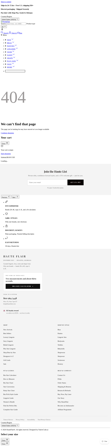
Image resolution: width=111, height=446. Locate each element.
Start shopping (6, 154)
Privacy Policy (20, 419)
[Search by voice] (2, 30)
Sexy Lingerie (8, 341)
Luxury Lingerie (8, 337)
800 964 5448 (10, 298)
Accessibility (31, 419)
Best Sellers (7, 333)
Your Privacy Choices (44, 419)
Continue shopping (7, 133)
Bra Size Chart (8, 383)
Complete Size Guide (10, 409)
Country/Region (6, 16)
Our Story (61, 398)
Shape (10, 58)
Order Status (62, 383)
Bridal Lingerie (8, 345)
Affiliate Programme (64, 409)
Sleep (9, 55)
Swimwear (61, 360)
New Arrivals (7, 330)
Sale (9, 64)
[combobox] (16, 24)
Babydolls (61, 349)
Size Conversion (8, 387)
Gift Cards (6, 360)
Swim (9, 52)
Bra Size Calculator (21, 286)
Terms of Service (8, 419)
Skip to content (6, 2)
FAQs (59, 379)
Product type (30, 24)
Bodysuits (61, 341)
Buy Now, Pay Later (64, 394)
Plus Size (11, 61)
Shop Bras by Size (9, 352)
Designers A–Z (8, 356)
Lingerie (11, 49)
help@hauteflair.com (9, 304)
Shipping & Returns (64, 387)
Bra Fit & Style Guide (10, 394)
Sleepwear (61, 356)
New (9, 40)
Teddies (60, 345)
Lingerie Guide (8, 398)
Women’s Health (9, 402)
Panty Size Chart (9, 390)
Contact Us (61, 375)
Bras (9, 43)
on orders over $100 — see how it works (18, 313)
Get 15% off (75, 182)
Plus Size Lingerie (9, 349)
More (9, 67)
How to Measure (9, 379)
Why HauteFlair (63, 402)
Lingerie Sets (62, 337)
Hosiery (60, 364)
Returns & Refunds (64, 390)
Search (3, 24)
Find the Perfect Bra (10, 406)
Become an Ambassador (66, 406)
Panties (10, 46)
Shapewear (61, 352)
